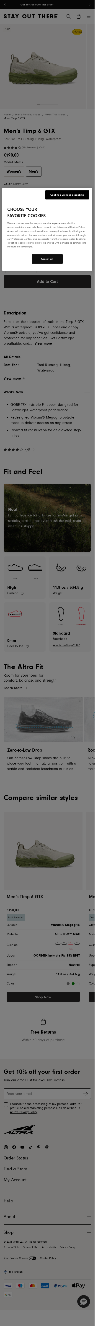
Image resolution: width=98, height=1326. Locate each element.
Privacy (61, 227)
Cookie (74, 227)
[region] (47, 229)
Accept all (47, 258)
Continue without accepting (67, 194)
